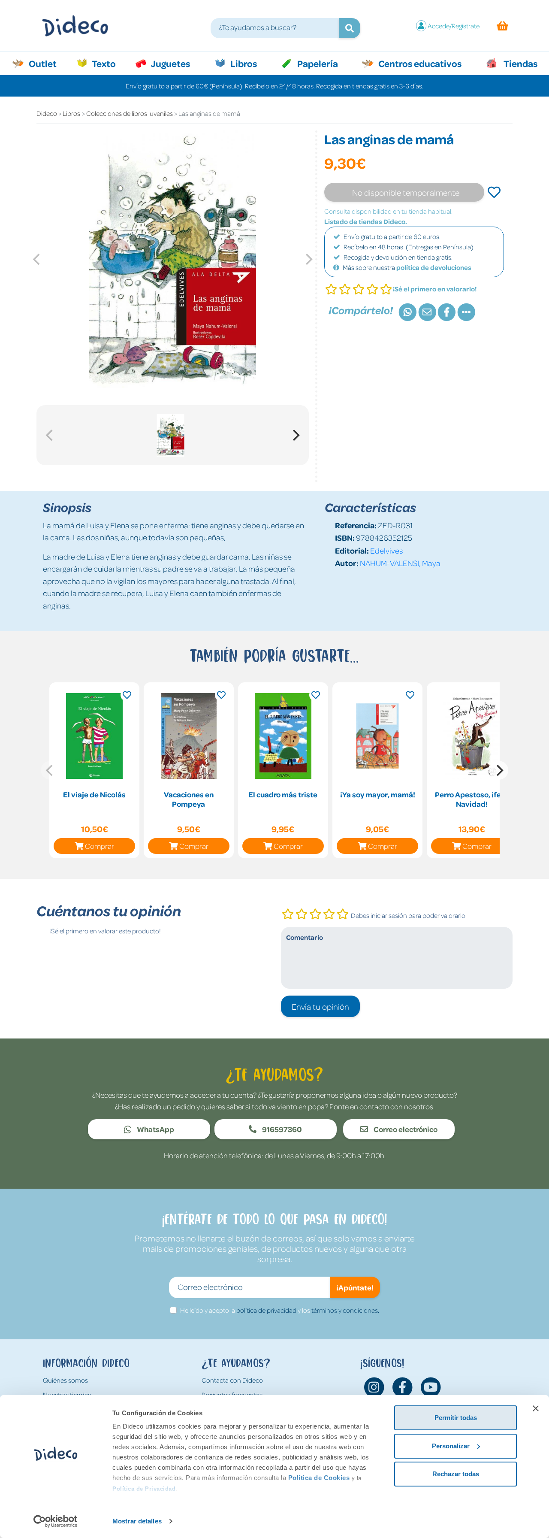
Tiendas (519, 63)
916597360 (281, 1129)
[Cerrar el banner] (536, 1408)
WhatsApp (155, 1129)
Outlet (47, 63)
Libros (243, 63)
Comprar (99, 846)
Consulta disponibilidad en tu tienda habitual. (388, 211)
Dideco (46, 113)
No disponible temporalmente (405, 192)
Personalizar (451, 1446)
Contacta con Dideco (232, 1380)
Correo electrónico (404, 1129)
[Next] (295, 435)
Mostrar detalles (137, 1521)
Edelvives (386, 550)
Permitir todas (455, 1417)
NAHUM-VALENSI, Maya (400, 563)
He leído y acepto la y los (279, 1310)
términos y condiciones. (345, 1310)
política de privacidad (266, 1310)
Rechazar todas (455, 1473)
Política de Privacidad (143, 1489)
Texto (108, 63)
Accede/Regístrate (454, 25)
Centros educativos (419, 63)
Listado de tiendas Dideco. (365, 221)
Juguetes (170, 63)
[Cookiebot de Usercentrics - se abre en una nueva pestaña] (55, 1521)
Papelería (317, 63)
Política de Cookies (319, 1477)
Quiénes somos (65, 1380)
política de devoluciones (433, 267)
